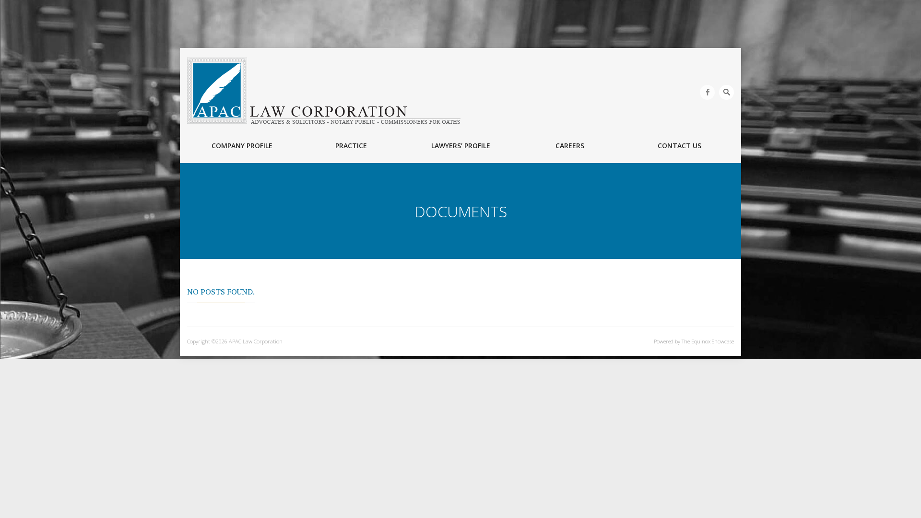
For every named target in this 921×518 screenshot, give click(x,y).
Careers (569, 145)
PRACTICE (351, 145)
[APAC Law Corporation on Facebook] (707, 92)
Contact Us (679, 145)
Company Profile (242, 145)
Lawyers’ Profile (460, 145)
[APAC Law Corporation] (323, 91)
